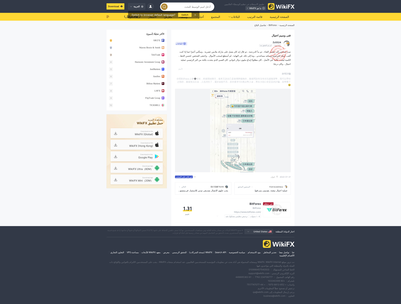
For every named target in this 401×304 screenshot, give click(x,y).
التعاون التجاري (117, 252)
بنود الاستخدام (254, 252)
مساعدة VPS (133, 252)
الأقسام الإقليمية (286, 255)
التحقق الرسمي (179, 252)
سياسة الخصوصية (237, 252)
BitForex (273, 25)
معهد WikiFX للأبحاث (151, 252)
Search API (220, 252)
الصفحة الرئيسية (286, 25)
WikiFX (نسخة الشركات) (200, 252)
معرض (166, 252)
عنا (293, 252)
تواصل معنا (284, 252)
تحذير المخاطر (269, 252)
